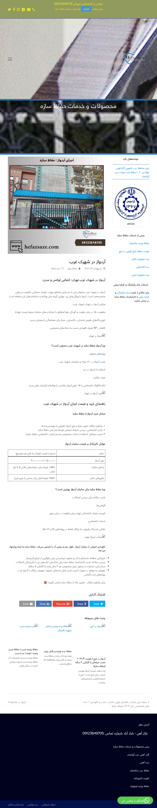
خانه (88, 112)
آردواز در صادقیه (18, 701)
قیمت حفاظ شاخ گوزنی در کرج (134, 251)
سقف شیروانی (49, 804)
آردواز (96, 361)
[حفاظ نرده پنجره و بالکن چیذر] (56, 635)
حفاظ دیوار (72, 268)
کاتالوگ (86, 9)
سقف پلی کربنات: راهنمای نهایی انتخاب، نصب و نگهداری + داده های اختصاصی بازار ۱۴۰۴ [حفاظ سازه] (116, 703)
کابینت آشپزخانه (141, 778)
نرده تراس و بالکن (16, 804)
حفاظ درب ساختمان (139, 770)
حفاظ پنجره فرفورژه (139, 786)
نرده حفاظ (55, 268)
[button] (97, 604)
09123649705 (63, 3)
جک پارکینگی (123, 292)
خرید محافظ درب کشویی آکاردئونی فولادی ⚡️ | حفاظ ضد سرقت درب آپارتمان (131, 171)
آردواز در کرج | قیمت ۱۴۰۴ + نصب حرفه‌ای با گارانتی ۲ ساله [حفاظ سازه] (90, 662)
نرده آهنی (144, 762)
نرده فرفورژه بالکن (140, 258)
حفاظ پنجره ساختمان (139, 243)
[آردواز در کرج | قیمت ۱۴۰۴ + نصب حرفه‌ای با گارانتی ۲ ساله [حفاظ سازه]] (90, 639)
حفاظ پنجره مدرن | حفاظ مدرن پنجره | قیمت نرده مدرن (23, 651)
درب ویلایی (33, 804)
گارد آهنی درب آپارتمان (138, 754)
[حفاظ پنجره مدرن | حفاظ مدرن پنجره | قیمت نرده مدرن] (23, 634)
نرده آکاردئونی (142, 266)
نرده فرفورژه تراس (140, 274)
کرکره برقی (144, 296)
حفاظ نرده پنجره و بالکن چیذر (58, 651)
